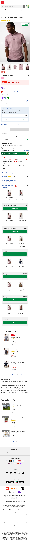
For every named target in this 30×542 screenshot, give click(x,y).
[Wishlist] (24, 2)
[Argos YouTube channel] (7, 472)
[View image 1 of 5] (3, 67)
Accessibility (7, 495)
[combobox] (12, 6)
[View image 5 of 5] (27, 67)
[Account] (21, 2)
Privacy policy (22, 495)
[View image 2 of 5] (9, 67)
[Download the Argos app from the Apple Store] (10, 483)
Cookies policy (9, 497)
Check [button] (26, 139)
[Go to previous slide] (2, 43)
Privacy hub (15, 495)
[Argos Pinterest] (19, 472)
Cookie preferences (20, 497)
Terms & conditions (15, 498)
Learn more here (24, 452)
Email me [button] (24, 119)
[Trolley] (27, 2)
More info (26, 150)
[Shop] (5, 2)
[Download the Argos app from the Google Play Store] (20, 483)
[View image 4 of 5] (21, 67)
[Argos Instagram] (23, 472)
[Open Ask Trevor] (27, 6)
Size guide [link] (26, 100)
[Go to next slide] (28, 43)
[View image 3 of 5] (15, 67)
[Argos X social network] (15, 472)
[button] (25, 24)
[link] (10, 21)
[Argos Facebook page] (11, 472)
